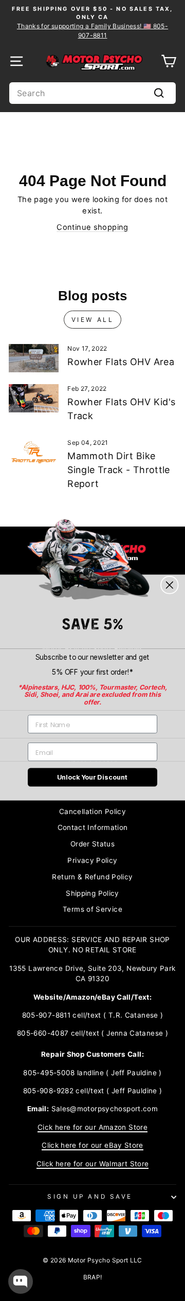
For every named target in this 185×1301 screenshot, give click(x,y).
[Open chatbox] (20, 1281)
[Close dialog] (169, 585)
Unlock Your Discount (92, 777)
